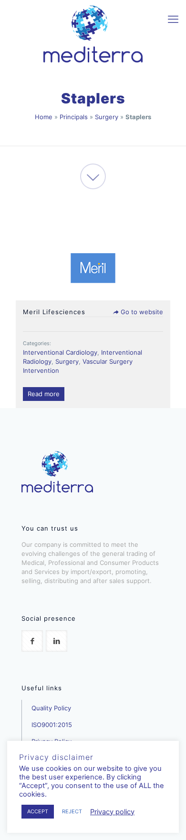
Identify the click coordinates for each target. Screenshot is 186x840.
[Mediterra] (93, 33)
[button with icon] (32, 641)
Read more (44, 394)
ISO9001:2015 (51, 724)
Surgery (106, 117)
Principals (74, 117)
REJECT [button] (72, 811)
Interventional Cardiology (60, 352)
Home (43, 117)
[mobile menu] (173, 19)
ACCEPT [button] (37, 811)
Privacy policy (112, 812)
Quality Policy (51, 708)
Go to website (141, 312)
